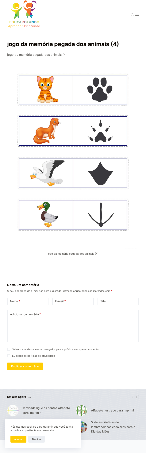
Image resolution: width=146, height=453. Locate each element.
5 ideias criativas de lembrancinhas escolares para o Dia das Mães (113, 426)
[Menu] (137, 14)
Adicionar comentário (25, 314)
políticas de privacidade (41, 355)
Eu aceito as (33, 355)
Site (103, 301)
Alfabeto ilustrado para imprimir (113, 410)
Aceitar (18, 439)
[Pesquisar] (132, 14)
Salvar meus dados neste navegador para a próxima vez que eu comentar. (56, 349)
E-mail (60, 301)
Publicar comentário (25, 366)
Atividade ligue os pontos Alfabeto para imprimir (46, 410)
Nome (15, 301)
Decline (36, 439)
